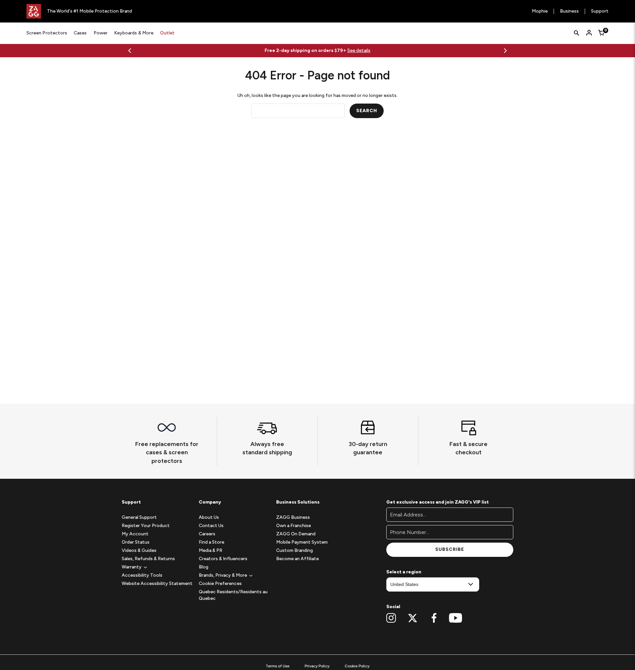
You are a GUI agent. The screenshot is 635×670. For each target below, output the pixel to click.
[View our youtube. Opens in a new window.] (455, 618)
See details (358, 50)
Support (600, 11)
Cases (80, 33)
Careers (207, 534)
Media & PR (210, 550)
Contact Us (211, 525)
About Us (209, 517)
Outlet (167, 33)
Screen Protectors (46, 33)
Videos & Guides (139, 550)
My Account (135, 534)
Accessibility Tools (142, 575)
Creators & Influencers (223, 558)
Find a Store (211, 542)
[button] (132, 567)
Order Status (135, 542)
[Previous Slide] (130, 51)
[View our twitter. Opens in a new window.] (412, 618)
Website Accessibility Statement (157, 583)
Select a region (403, 572)
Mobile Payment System (302, 542)
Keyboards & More (133, 33)
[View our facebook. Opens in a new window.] (434, 618)
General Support (139, 517)
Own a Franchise (293, 525)
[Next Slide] (505, 51)
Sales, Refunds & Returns (148, 558)
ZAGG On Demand (296, 534)
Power (100, 33)
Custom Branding (294, 550)
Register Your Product (146, 525)
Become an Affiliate (297, 558)
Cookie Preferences (220, 583)
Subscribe (449, 549)
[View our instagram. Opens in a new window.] (391, 618)
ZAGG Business (293, 517)
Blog (203, 567)
